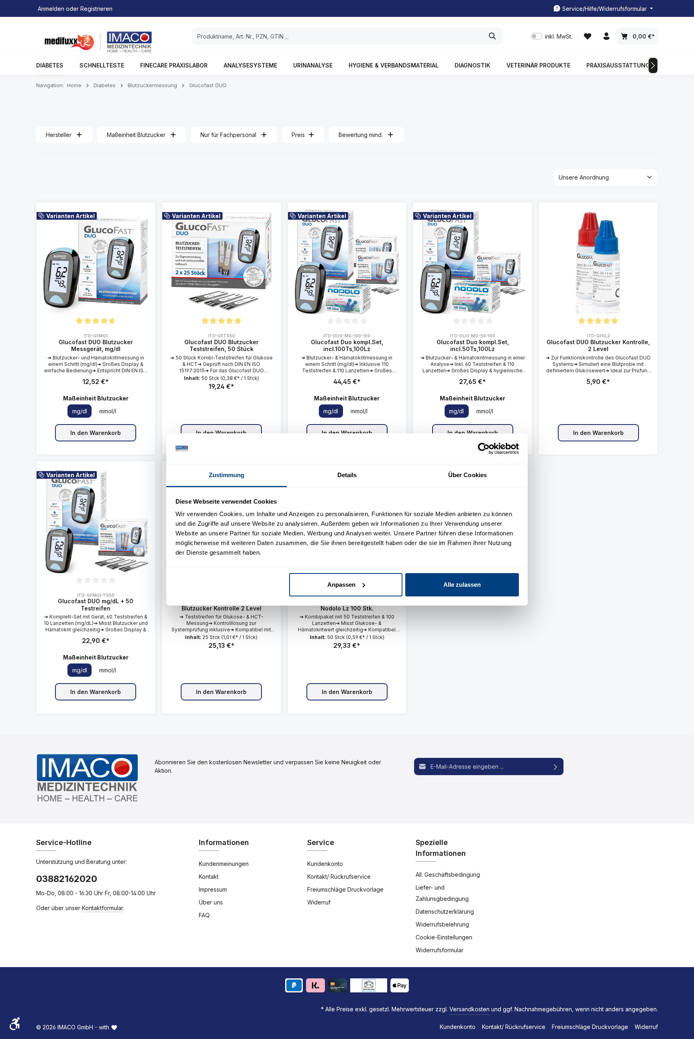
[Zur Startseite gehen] (96, 42)
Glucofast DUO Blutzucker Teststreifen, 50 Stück (221, 346)
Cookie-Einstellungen (444, 937)
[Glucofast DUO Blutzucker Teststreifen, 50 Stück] (221, 261)
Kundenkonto (325, 863)
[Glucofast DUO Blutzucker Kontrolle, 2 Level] (598, 261)
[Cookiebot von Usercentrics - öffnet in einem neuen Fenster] (484, 449)
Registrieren (96, 8)
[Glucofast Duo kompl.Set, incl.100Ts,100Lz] (347, 261)
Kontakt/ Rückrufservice (339, 876)
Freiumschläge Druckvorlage (345, 889)
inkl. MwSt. (551, 36)
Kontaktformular (102, 907)
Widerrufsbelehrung (442, 924)
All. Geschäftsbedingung (448, 874)
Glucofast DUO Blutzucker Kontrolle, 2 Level (598, 346)
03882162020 (66, 879)
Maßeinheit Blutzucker (136, 134)
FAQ (204, 915)
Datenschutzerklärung (445, 911)
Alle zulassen (462, 584)
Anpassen (341, 584)
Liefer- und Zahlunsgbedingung (442, 893)
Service (320, 842)
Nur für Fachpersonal (228, 134)
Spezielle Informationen (441, 847)
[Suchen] (492, 36)
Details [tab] (347, 475)
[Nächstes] (653, 65)
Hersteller (58, 134)
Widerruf (319, 902)
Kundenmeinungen (224, 863)
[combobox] (338, 36)
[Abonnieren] (555, 766)
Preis (298, 134)
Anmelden (51, 8)
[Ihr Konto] (606, 36)
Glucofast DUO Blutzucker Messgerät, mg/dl (96, 346)
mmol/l (107, 411)
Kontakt (208, 876)
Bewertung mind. (361, 134)
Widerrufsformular (439, 950)
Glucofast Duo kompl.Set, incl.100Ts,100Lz (347, 346)
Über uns (211, 902)
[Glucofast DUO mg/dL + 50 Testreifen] (96, 521)
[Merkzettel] (587, 36)
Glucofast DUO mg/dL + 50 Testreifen (95, 605)
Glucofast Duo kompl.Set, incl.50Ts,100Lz (473, 346)
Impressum (213, 889)
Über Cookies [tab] (467, 475)
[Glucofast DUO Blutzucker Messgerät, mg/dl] (96, 261)
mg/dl (79, 411)
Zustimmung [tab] (227, 475)
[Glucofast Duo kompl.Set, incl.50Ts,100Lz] (472, 261)
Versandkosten (469, 1009)
